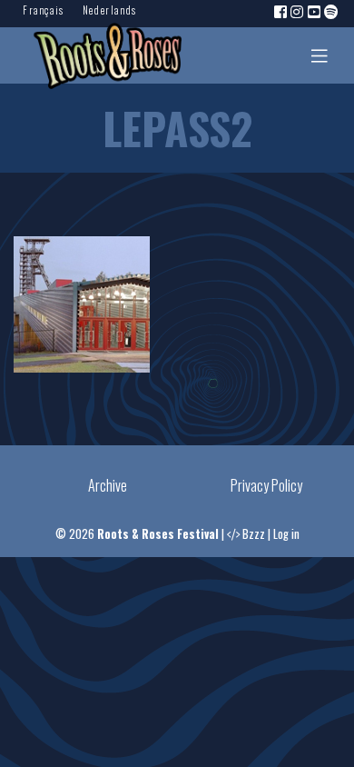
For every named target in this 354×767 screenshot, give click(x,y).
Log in (286, 534)
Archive (107, 485)
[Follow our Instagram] (297, 11)
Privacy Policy (266, 485)
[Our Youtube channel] (315, 11)
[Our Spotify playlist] (332, 11)
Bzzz (253, 534)
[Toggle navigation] (319, 55)
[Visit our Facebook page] (281, 11)
